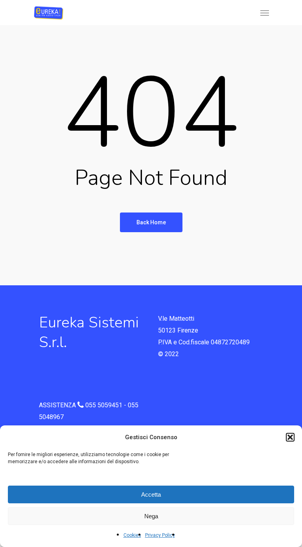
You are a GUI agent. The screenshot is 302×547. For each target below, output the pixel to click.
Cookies (132, 535)
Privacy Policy (160, 535)
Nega (151, 516)
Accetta (151, 494)
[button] (290, 437)
